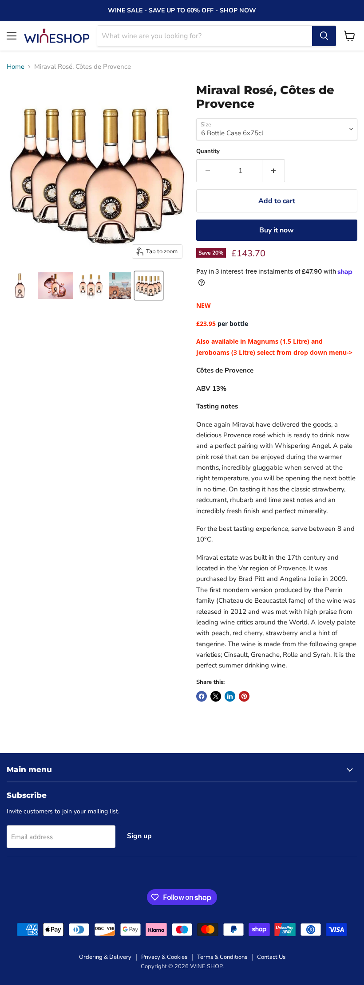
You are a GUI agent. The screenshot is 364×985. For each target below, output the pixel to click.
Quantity (208, 151)
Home (15, 67)
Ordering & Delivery (105, 957)
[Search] (324, 36)
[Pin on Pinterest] (244, 696)
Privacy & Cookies (164, 957)
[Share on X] (215, 696)
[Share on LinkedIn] (230, 696)
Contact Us (271, 957)
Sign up (139, 836)
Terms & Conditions (222, 957)
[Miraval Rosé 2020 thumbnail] (20, 285)
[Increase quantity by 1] (273, 170)
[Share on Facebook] (201, 696)
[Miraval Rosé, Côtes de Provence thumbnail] (55, 285)
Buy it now (276, 230)
